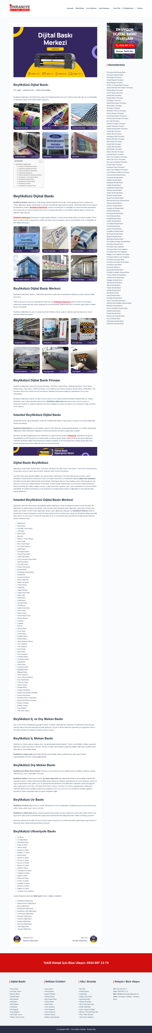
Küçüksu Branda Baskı (114, 206)
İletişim (140, 8)
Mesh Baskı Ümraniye (114, 106)
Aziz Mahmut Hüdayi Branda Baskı (118, 241)
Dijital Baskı (79, 8)
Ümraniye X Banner (113, 108)
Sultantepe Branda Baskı (115, 188)
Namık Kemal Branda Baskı (116, 300)
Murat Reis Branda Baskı (115, 198)
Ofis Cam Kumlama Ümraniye (117, 162)
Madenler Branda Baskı (115, 306)
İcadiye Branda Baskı (114, 221)
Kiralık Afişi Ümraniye (114, 144)
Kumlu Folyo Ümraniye (114, 164)
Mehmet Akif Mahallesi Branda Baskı (119, 303)
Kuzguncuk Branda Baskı (115, 208)
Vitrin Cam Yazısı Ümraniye (116, 159)
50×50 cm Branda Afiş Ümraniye (118, 85)
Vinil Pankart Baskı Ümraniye (117, 116)
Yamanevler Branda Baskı (115, 277)
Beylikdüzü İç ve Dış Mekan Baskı (28, 177)
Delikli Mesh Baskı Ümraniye (116, 103)
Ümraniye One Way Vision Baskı (118, 262)
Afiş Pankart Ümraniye (114, 141)
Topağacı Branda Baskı (114, 280)
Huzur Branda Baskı (113, 318)
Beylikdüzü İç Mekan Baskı (26, 179)
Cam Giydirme (91, 8)
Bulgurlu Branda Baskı (114, 236)
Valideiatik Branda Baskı (115, 182)
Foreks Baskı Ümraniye (115, 93)
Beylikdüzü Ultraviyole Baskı (28, 185)
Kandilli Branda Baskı (114, 218)
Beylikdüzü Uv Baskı (25, 183)
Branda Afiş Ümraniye (114, 95)
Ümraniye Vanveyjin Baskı (116, 259)
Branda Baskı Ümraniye (115, 98)
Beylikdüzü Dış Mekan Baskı (27, 181)
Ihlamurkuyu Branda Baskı (116, 316)
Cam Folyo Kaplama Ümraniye (117, 170)
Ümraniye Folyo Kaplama (115, 247)
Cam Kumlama (104, 8)
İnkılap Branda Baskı (114, 313)
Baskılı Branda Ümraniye (115, 152)
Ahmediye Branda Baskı (115, 244)
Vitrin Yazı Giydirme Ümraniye (117, 157)
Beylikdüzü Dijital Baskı (23, 164)
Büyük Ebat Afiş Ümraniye (115, 139)
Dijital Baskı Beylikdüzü (25, 173)
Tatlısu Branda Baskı (114, 285)
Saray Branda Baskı (113, 295)
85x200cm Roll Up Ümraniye (116, 111)
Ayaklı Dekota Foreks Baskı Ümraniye (120, 88)
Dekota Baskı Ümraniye (115, 90)
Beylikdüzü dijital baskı (21, 217)
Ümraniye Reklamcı (113, 267)
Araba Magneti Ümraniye (115, 80)
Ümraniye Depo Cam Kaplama (117, 249)
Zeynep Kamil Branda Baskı (116, 175)
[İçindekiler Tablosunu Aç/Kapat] (39, 161)
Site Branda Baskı (113, 293)
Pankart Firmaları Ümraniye (116, 123)
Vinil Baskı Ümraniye (114, 100)
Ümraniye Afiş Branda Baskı (116, 72)
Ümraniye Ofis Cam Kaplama (117, 252)
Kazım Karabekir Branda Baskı (117, 308)
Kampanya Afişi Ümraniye (115, 136)
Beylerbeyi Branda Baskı (115, 239)
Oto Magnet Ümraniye (114, 77)
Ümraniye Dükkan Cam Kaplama (118, 257)
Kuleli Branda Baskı (113, 211)
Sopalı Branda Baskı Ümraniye (117, 129)
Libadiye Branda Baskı (114, 180)
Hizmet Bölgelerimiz (43, 90)
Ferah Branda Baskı (113, 226)
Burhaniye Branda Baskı (115, 234)
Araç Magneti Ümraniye (115, 82)
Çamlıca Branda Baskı (114, 229)
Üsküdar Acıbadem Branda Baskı (118, 272)
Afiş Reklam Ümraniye (114, 149)
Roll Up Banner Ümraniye (115, 113)
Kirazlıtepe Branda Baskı (115, 213)
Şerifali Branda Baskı (114, 290)
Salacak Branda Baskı (114, 195)
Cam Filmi (116, 8)
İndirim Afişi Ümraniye (114, 134)
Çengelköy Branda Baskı (115, 231)
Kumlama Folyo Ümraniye (115, 167)
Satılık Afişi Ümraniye (114, 147)
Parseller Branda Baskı (114, 298)
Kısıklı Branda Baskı (114, 216)
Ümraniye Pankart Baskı (115, 75)
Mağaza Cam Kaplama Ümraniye (118, 254)
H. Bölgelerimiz (127, 8)
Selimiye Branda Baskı (114, 190)
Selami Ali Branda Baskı (115, 193)
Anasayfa (70, 8)
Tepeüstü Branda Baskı (114, 282)
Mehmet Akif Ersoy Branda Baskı (118, 200)
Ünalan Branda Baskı (114, 185)
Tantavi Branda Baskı (114, 288)
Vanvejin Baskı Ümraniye (115, 154)
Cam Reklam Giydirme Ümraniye (118, 172)
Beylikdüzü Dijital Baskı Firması (28, 168)
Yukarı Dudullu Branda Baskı (116, 275)
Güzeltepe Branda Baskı (115, 223)
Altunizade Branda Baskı (115, 270)
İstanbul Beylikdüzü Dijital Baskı (28, 171)
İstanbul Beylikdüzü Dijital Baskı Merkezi (30, 175)
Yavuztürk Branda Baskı (115, 177)
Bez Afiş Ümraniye (113, 121)
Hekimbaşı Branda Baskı (115, 321)
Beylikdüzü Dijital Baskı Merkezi (28, 166)
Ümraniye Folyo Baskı (114, 265)
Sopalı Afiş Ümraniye (114, 131)
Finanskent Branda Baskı (115, 323)
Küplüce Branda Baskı (114, 203)
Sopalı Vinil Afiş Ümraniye (115, 126)
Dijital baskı (72, 435)
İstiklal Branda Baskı (114, 311)
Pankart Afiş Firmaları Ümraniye (117, 118)
